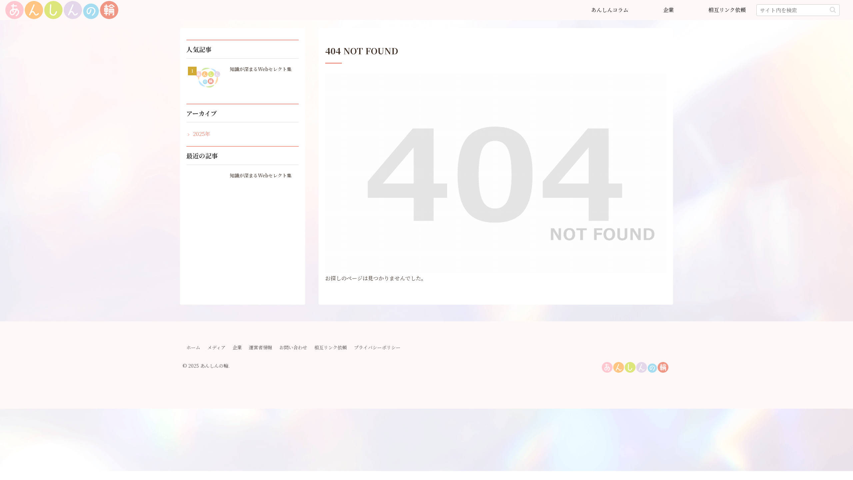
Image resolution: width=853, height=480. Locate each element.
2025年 (201, 134)
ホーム (193, 347)
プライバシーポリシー (377, 347)
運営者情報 (260, 347)
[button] (833, 10)
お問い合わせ (293, 347)
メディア (216, 347)
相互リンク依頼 (330, 347)
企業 (237, 347)
